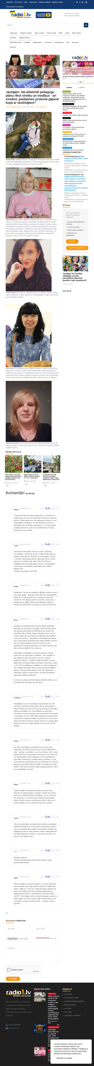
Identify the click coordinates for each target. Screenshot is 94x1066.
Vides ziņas (67, 91)
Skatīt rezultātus (77, 248)
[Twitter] (77, 2)
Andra (16, 586)
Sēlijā (60, 33)
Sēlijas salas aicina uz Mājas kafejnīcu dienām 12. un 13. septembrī (32, 476)
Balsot (72, 241)
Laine (16, 545)
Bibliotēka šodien (16, 42)
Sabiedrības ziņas (68, 104)
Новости (13, 47)
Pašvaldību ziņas (68, 138)
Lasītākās (82, 87)
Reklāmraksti (37, 42)
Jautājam (27, 42)
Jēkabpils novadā (26, 33)
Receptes (75, 42)
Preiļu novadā (51, 33)
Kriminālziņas (59, 42)
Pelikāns (17, 698)
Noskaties (9, 2)
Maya (16, 784)
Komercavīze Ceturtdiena (15, 7)
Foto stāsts (18, 2)
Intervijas (13, 37)
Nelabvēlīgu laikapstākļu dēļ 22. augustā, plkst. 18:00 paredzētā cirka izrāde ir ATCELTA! (75, 108)
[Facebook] (80, 2)
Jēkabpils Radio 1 (25, 37)
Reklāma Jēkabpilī (45, 2)
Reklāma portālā (57, 2)
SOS (67, 42)
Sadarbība (68, 994)
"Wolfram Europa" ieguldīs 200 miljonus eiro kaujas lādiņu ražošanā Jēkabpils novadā (74, 143)
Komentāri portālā (71, 998)
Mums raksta (76, 33)
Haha (16, 878)
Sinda (16, 741)
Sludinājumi (33, 2)
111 (15, 852)
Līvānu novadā (39, 33)
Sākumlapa (13, 33)
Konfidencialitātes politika (74, 1001)
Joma (16, 818)
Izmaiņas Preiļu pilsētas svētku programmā (75, 115)
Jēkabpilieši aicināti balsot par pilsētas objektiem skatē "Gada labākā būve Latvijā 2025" (51, 477)
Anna (16, 620)
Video (26, 2)
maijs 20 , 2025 (68, 284)
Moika (16, 509)
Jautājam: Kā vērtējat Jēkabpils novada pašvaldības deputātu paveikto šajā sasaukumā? (75, 277)
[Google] (82, 2)
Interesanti (48, 42)
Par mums (68, 1012)
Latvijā (67, 33)
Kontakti (67, 1008)
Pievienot (13, 979)
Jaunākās (69, 87)
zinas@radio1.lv (13, 1028)
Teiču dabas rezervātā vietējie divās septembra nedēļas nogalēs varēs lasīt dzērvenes (13, 477)
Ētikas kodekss (70, 1005)
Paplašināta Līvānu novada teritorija (73, 150)
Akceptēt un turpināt (64, 1058)
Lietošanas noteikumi (72, 1015)
